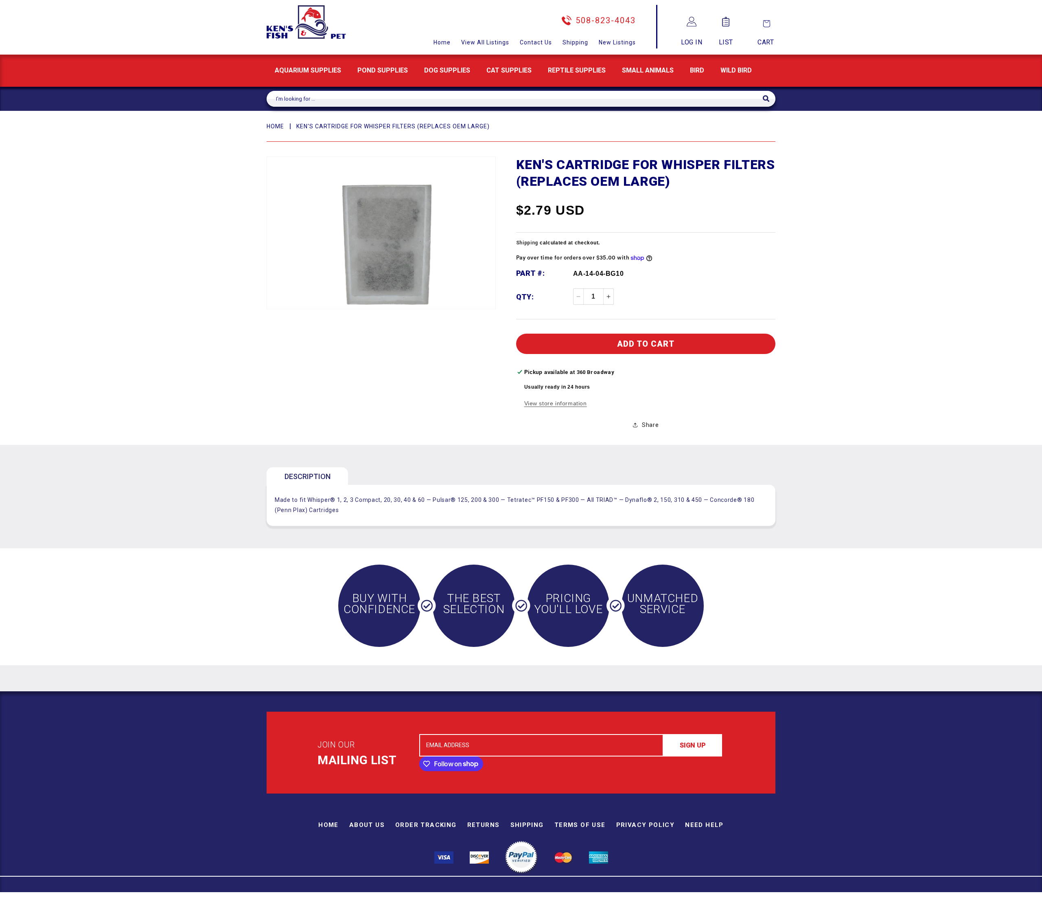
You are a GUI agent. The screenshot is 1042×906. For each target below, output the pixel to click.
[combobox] (515, 99)
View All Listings (485, 42)
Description (308, 476)
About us (367, 825)
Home (442, 42)
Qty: (525, 296)
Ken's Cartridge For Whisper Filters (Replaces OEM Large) (393, 126)
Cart (765, 42)
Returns (483, 825)
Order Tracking (426, 825)
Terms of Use (580, 825)
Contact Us (536, 42)
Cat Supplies (509, 70)
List (726, 42)
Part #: (530, 273)
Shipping (575, 42)
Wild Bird (736, 70)
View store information (555, 403)
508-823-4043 (606, 20)
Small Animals (648, 70)
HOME (275, 126)
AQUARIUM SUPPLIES (308, 70)
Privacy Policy (645, 825)
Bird (697, 70)
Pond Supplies (382, 70)
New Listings (617, 42)
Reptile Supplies (577, 70)
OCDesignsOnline (585, 901)
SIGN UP (693, 745)
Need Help (704, 825)
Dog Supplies (447, 70)
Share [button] (650, 425)
